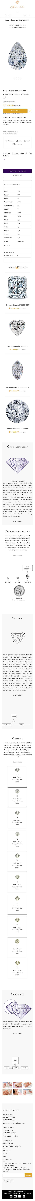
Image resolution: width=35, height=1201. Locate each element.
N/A (12, 220)
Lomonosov (14, 241)
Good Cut (8, 94)
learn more (17, 695)
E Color (16, 94)
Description (17, 175)
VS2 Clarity (25, 94)
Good (12, 212)
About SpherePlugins (12, 1147)
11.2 (12, 191)
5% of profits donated (11, 256)
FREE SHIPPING (8, 1130)
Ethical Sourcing (9, 252)
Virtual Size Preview (10, 134)
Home (11, 25)
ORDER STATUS (8, 1143)
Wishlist (29, 1193)
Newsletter (16, 1193)
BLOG (4, 1156)
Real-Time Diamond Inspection (13, 113)
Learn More (17, 521)
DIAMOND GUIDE (8, 1114)
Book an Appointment (10, 132)
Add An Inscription (9, 102)
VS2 (12, 195)
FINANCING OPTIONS (10, 1133)
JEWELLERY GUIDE (9, 1117)
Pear (24, 25)
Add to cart (15, 111)
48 (11, 198)
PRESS (5, 1153)
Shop (23, 1193)
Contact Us (7, 1160)
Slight (12, 202)
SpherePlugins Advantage (14, 1123)
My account (7, 1193)
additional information (17, 171)
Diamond (18, 25)
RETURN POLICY (8, 1140)
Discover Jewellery (11, 1110)
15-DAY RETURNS (8, 1127)
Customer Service (10, 1136)
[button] (30, 111)
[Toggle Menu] (17, 11)
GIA (12, 205)
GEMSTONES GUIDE (9, 1120)
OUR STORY (6, 1151)
